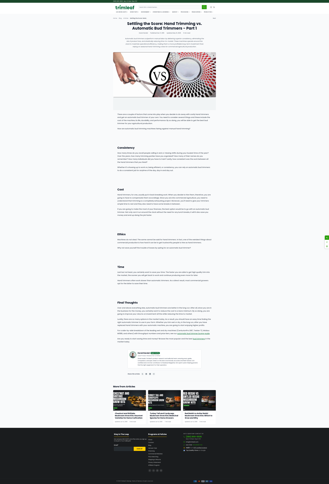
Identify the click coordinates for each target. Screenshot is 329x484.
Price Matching (153, 457)
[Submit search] (204, 7)
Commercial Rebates (155, 454)
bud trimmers (199, 339)
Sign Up (139, 449)
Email (116, 445)
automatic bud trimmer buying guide (193, 333)
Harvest (174, 12)
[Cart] (214, 7)
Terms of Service (137, 481)
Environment (145, 12)
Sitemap (128, 481)
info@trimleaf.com (192, 442)
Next (214, 18)
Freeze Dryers (196, 12)
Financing (151, 451)
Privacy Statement (154, 462)
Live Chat (189, 445)
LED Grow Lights (121, 12)
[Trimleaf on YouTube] (153, 470)
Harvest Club (152, 448)
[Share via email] (153, 374)
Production (208, 12)
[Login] (211, 7)
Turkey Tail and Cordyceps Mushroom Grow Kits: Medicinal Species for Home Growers (164, 415)
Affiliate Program (154, 465)
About (150, 440)
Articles (125, 18)
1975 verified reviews (200, 448)
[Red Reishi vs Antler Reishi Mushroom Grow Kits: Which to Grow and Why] (199, 400)
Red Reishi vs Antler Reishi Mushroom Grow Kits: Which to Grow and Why (198, 415)
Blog (120, 18)
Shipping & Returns (154, 460)
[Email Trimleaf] (161, 470)
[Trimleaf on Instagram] (157, 470)
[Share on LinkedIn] (150, 374)
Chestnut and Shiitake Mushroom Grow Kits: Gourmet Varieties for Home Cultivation (129, 415)
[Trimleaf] (124, 7)
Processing (184, 12)
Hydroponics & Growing (161, 12)
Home (115, 18)
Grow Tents (134, 12)
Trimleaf (123, 481)
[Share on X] (142, 374)
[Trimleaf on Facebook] (149, 470)
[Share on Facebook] (146, 374)
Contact (151, 442)
